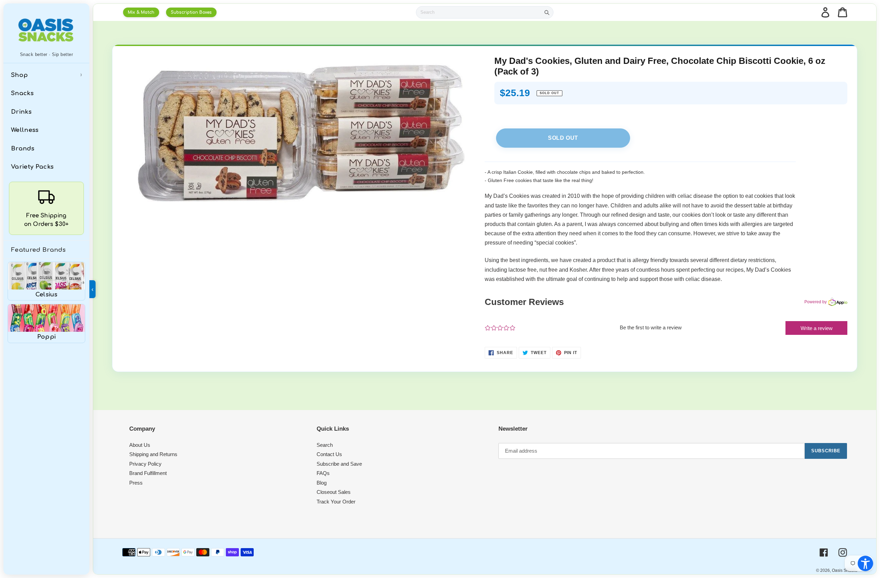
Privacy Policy (145, 464)
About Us (139, 445)
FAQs (323, 473)
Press (136, 483)
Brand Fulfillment (148, 473)
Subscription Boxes (191, 12)
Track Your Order (336, 502)
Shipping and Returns (153, 454)
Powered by (815, 301)
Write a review (817, 328)
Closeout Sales (334, 492)
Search (325, 445)
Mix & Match (141, 12)
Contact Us (329, 454)
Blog (322, 483)
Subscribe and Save (339, 464)
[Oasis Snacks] (46, 30)
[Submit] (547, 12)
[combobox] (478, 12)
